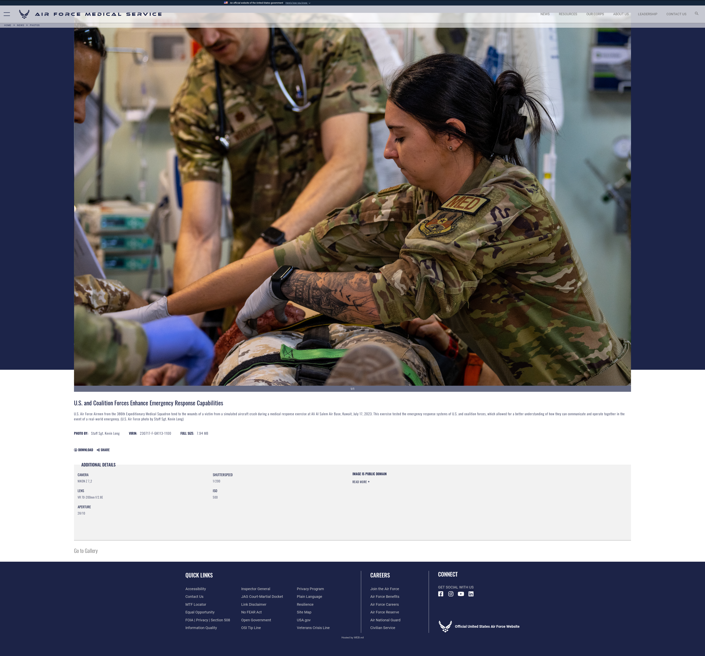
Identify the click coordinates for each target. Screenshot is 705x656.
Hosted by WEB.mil (352, 637)
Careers (380, 575)
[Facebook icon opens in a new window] (441, 594)
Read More (360, 482)
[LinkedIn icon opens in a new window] (471, 594)
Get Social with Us (456, 587)
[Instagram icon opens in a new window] (451, 594)
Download (85, 449)
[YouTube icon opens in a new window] (461, 594)
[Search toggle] (696, 14)
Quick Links (199, 575)
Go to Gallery (86, 550)
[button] (298, 3)
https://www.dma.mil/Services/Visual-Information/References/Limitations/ (469, 494)
